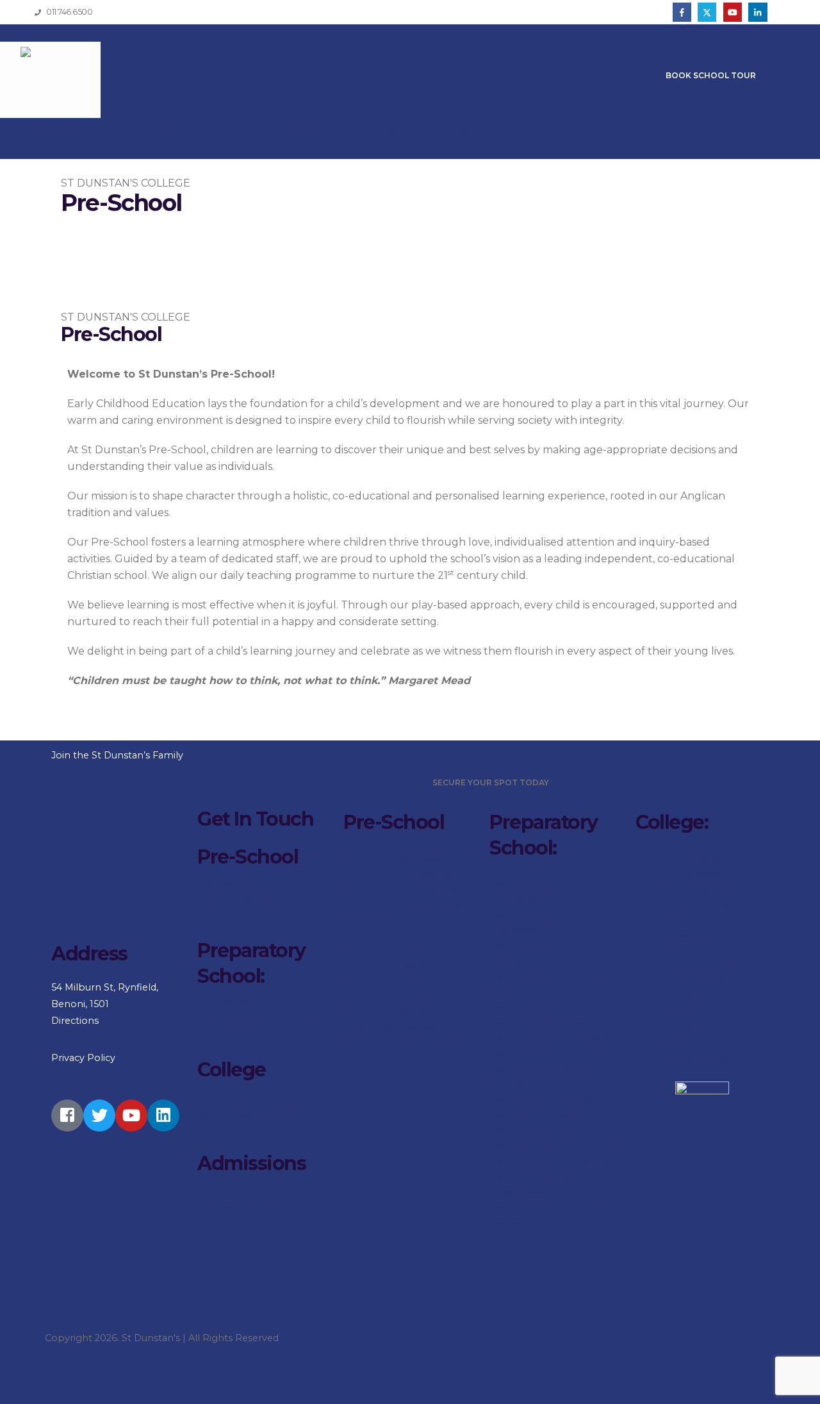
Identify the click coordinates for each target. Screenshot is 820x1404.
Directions (75, 1020)
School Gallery (582, 1145)
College (319, 130)
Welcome (60, 130)
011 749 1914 (225, 884)
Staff (683, 951)
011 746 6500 (227, 1097)
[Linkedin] (163, 1115)
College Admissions (681, 874)
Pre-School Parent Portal (403, 1043)
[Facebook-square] (67, 1115)
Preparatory (236, 130)
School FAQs (578, 1007)
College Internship (679, 858)
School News (579, 1161)
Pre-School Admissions (397, 874)
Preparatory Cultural (536, 1115)
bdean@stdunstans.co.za (255, 1208)
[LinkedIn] (757, 12)
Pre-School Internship (395, 858)
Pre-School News (384, 1012)
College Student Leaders (693, 966)
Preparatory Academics (543, 1099)
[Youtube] (732, 12)
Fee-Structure (705, 889)
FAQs (685, 920)
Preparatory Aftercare (540, 1022)
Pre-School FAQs (383, 935)
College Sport (668, 1012)
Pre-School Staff (381, 981)
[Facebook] (682, 12)
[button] (791, 12)
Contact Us (551, 130)
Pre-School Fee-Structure (403, 889)
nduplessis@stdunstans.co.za (264, 901)
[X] (707, 12)
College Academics (680, 981)
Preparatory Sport (532, 1130)
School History (582, 1038)
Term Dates (699, 904)
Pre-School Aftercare (392, 951)
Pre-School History (387, 966)
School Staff (576, 1053)
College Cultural (672, 997)
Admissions (462, 130)
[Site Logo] (50, 80)
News (386, 130)
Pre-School (145, 130)
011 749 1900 (227, 1004)
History (689, 935)
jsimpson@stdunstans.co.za (261, 1114)
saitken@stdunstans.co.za (256, 1020)
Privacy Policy (83, 1058)
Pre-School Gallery (387, 997)
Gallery (688, 1027)
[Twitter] (99, 1115)
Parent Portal (704, 1058)
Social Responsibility (390, 1027)
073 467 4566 (228, 1191)
